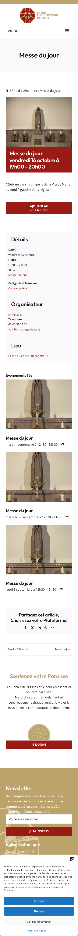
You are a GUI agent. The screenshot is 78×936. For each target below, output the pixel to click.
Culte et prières (18, 288)
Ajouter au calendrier (39, 208)
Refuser (39, 911)
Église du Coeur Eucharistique (28, 356)
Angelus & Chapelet (18, 649)
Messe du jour (17, 275)
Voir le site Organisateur (24, 329)
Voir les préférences (39, 921)
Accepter (39, 901)
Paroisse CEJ (16, 315)
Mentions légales (37, 930)
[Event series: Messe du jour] (62, 444)
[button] (72, 859)
